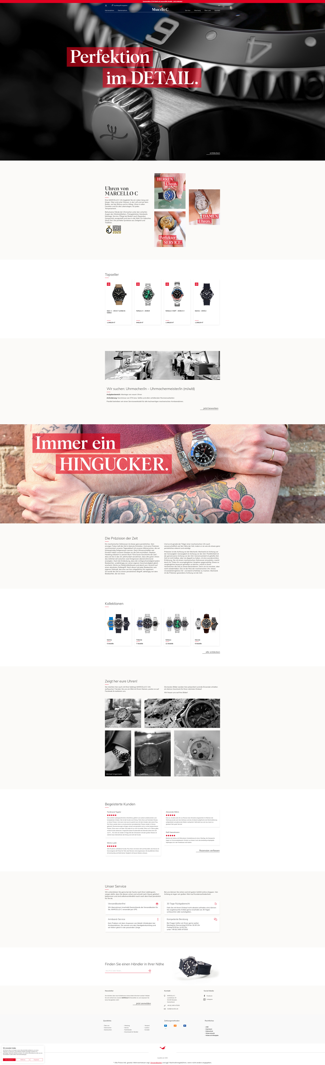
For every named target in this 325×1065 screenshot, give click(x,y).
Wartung (127, 1025)
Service (126, 1027)
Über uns (106, 1025)
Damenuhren (108, 1030)
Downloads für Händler (131, 1032)
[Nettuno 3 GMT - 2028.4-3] (177, 295)
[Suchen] (112, 5)
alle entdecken (213, 652)
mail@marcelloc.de (172, 1009)
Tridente (139, 640)
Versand (146, 1025)
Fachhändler (128, 1030)
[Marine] (118, 624)
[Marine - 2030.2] (206, 295)
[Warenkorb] (217, 5)
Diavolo (197, 640)
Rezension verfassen (209, 850)
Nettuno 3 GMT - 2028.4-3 (175, 311)
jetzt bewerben (210, 408)
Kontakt (146, 1030)
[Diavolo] (206, 624)
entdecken (215, 153)
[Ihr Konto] (106, 5)
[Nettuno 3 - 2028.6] (148, 295)
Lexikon (146, 1027)
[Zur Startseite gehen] (160, 8)
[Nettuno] (177, 624)
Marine (109, 640)
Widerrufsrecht (210, 1033)
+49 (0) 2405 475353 (173, 1005)
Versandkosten (156, 1063)
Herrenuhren (107, 1027)
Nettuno (168, 640)
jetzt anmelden (143, 1003)
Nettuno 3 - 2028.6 (143, 311)
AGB (207, 1027)
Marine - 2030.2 (200, 311)
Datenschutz (209, 1031)
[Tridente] (148, 624)
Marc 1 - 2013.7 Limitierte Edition (116, 312)
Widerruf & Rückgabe (212, 1035)
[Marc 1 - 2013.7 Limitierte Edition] (118, 295)
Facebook (209, 996)
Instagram (210, 999)
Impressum (209, 1029)
